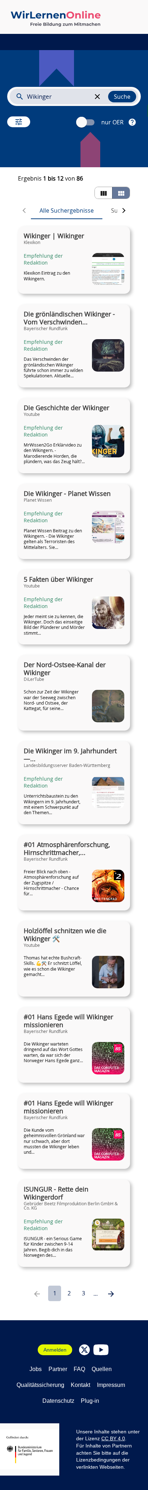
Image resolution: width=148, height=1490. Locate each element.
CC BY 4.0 (113, 1438)
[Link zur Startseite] (56, 19)
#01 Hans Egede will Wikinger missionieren (68, 1021)
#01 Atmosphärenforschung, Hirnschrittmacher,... (67, 849)
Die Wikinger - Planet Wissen (67, 494)
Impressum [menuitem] (111, 1385)
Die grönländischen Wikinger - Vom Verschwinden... (69, 318)
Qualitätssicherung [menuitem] (40, 1385)
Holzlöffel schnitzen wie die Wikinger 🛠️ (65, 935)
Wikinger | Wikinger (54, 236)
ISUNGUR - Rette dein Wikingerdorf (56, 1193)
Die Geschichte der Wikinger (66, 408)
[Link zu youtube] (101, 1350)
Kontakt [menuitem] (80, 1385)
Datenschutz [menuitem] (58, 1401)
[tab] (66, 210)
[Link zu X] (84, 1350)
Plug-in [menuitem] (90, 1401)
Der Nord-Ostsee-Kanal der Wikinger (65, 669)
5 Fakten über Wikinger (58, 580)
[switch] (86, 122)
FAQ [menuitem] (79, 1369)
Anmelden (54, 1350)
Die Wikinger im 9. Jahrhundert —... (70, 755)
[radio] (103, 193)
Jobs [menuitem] (35, 1369)
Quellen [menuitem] (102, 1369)
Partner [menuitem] (57, 1369)
